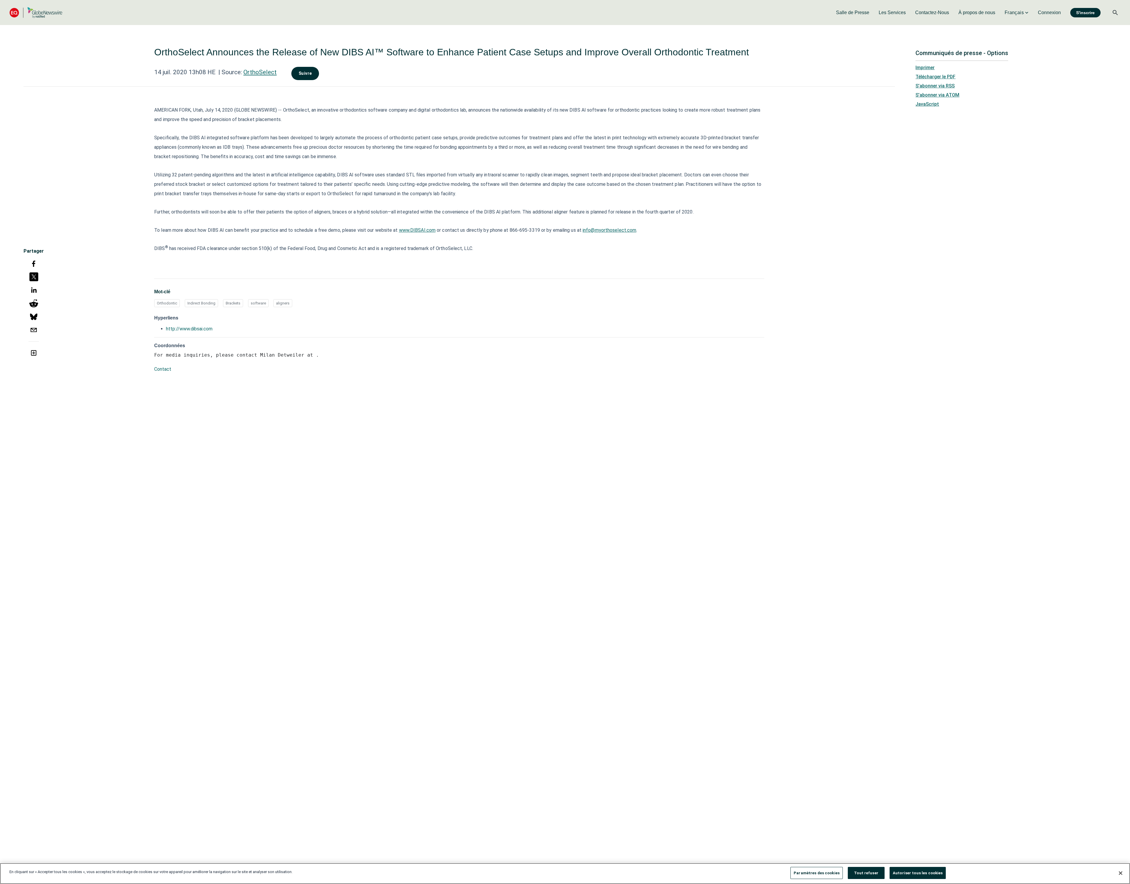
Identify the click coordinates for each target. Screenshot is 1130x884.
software (258, 303)
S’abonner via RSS (935, 86)
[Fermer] (1120, 873)
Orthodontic (167, 303)
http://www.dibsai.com (189, 329)
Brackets (233, 303)
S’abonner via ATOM (937, 95)
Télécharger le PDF (935, 77)
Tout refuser (866, 873)
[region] (565, 873)
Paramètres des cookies (817, 873)
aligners (283, 303)
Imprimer (925, 67)
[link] (852, 13)
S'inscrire (1085, 12)
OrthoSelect (260, 72)
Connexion (1049, 12)
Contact (162, 369)
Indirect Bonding (201, 303)
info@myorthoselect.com (609, 230)
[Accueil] (35, 12)
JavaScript (927, 104)
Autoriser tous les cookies (918, 873)
